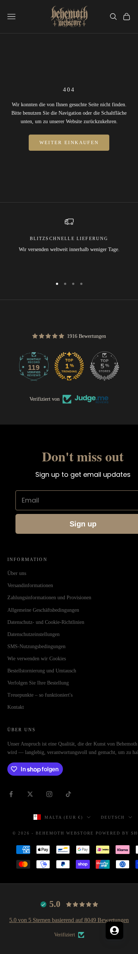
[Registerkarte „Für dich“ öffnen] (114, 930)
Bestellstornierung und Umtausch (41, 670)
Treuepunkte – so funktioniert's (39, 695)
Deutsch (113, 817)
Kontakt (15, 707)
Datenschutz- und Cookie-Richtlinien (45, 622)
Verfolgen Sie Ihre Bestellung (38, 683)
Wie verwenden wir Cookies (36, 658)
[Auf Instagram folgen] (49, 794)
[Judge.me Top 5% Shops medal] (104, 366)
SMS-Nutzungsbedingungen (36, 646)
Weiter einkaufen (69, 142)
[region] (69, 244)
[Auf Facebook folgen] (11, 794)
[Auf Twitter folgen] (30, 794)
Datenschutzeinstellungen (33, 634)
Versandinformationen (30, 585)
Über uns (16, 573)
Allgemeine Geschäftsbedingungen (43, 610)
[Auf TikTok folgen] (68, 794)
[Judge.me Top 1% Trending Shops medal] (69, 366)
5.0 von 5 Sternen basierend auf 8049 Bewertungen (69, 920)
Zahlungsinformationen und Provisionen (49, 597)
